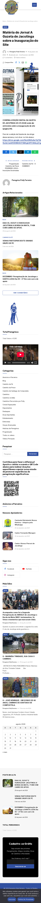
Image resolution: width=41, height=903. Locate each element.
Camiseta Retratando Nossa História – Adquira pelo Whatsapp (26, 522)
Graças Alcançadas (9, 425)
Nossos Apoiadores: (13, 513)
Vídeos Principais (9, 439)
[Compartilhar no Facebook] (16, 62)
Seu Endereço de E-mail (21, 858)
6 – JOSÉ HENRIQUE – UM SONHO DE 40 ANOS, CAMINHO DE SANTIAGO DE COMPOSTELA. (19, 702)
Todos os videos (8, 435)
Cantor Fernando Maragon (25, 533)
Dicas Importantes (9, 415)
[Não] (38, 896)
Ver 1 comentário (20, 293)
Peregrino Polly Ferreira (17, 52)
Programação (7, 432)
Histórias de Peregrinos (11, 428)
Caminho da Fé (8, 384)
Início (4, 21)
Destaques (6, 411)
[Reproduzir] (5, 363)
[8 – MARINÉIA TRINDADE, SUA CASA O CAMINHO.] (20, 643)
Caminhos (6, 394)
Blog (5, 27)
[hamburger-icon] (34, 5)
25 (15, 745)
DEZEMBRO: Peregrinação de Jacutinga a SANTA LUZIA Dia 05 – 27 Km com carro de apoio (20, 278)
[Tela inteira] (36, 363)
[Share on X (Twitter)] (19, 62)
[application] (20, 354)
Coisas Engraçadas (9, 404)
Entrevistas (6, 422)
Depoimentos (7, 408)
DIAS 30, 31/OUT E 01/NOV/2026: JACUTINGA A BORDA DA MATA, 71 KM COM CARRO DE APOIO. (19, 225)
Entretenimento (8, 418)
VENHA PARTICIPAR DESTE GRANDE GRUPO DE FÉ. (25, 797)
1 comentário (9, 57)
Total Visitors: (7, 338)
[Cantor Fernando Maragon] (8, 536)
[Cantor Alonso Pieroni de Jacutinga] (8, 546)
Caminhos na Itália (9, 398)
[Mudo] (32, 363)
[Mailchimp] (20, 872)
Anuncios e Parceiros (10, 377)
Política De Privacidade (26, 899)
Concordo (12, 899)
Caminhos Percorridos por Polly (14, 401)
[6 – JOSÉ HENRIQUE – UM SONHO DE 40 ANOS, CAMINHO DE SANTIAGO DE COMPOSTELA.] (20, 687)
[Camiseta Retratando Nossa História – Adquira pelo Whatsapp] (8, 523)
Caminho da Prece (9, 387)
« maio (5, 752)
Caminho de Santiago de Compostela (15, 391)
